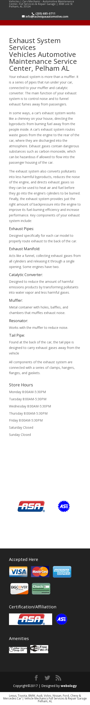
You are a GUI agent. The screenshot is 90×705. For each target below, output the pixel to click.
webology (69, 685)
